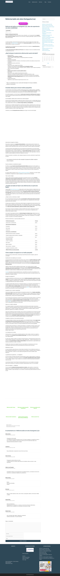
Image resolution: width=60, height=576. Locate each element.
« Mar (48, 63)
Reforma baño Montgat (46, 29)
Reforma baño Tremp (11, 407)
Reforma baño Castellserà (11, 416)
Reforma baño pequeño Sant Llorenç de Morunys (23, 417)
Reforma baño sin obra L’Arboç (47, 41)
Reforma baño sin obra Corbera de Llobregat (13, 425)
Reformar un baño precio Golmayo (47, 39)
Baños (7, 424)
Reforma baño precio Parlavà (10, 426)
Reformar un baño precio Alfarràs (35, 408)
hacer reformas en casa (14, 189)
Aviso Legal (24, 559)
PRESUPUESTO (23, 23)
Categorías (44, 65)
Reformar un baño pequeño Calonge (48, 26)
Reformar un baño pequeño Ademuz (48, 37)
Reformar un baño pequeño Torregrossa (23, 408)
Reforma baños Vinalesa (46, 38)
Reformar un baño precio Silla (47, 24)
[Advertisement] (30, 10)
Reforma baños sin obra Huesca (47, 25)
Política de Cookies (25, 558)
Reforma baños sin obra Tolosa (47, 44)
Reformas (10, 424)
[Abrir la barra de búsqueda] (53, 2)
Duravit (27, 287)
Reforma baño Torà (35, 416)
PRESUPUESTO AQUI (9, 563)
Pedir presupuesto (25, 553)
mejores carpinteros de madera (23, 172)
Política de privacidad (25, 557)
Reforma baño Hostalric (46, 50)
